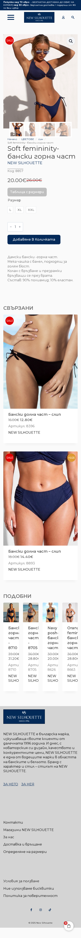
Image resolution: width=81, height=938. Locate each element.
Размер (14, 200)
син (40, 139)
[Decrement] (11, 227)
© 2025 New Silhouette (41, 922)
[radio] (10, 209)
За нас (8, 837)
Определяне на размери (25, 852)
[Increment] (19, 227)
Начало (12, 139)
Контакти (13, 822)
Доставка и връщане (22, 844)
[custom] (31, 909)
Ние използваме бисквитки (28, 889)
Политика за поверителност (30, 896)
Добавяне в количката (34, 239)
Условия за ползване (21, 881)
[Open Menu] (8, 17)
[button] (70, 41)
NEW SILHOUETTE (24, 163)
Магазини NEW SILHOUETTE (28, 830)
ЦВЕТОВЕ (27, 139)
